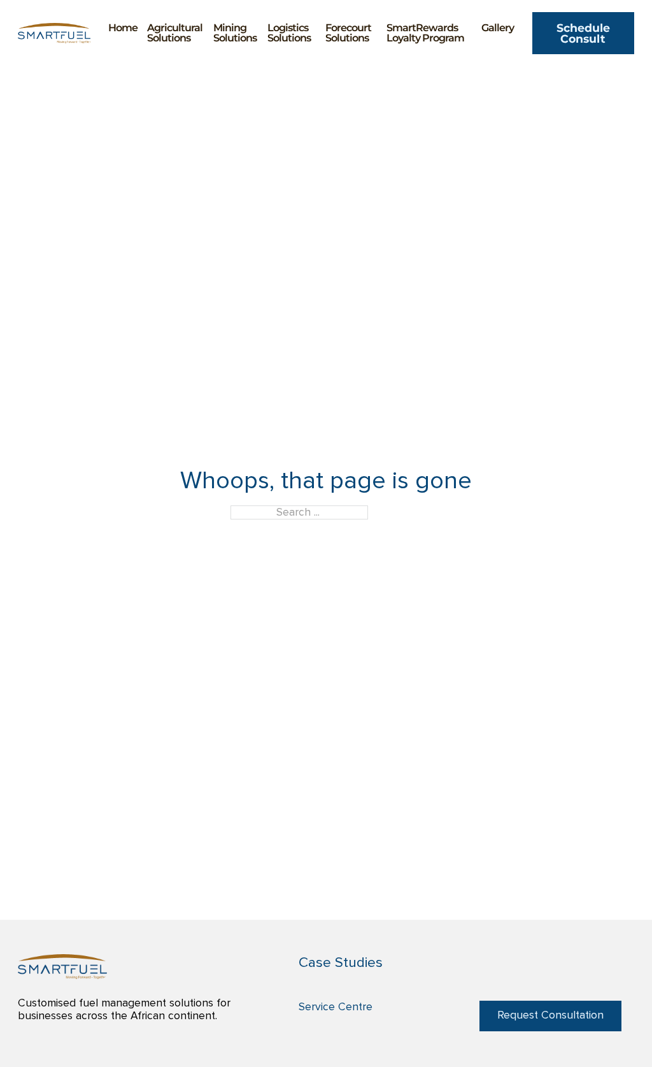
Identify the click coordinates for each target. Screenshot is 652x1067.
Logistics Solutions (289, 33)
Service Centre (335, 1007)
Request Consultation (550, 1015)
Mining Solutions (235, 33)
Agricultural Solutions (174, 33)
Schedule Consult (583, 33)
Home (123, 28)
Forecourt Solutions (348, 33)
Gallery (497, 28)
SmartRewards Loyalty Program (425, 33)
